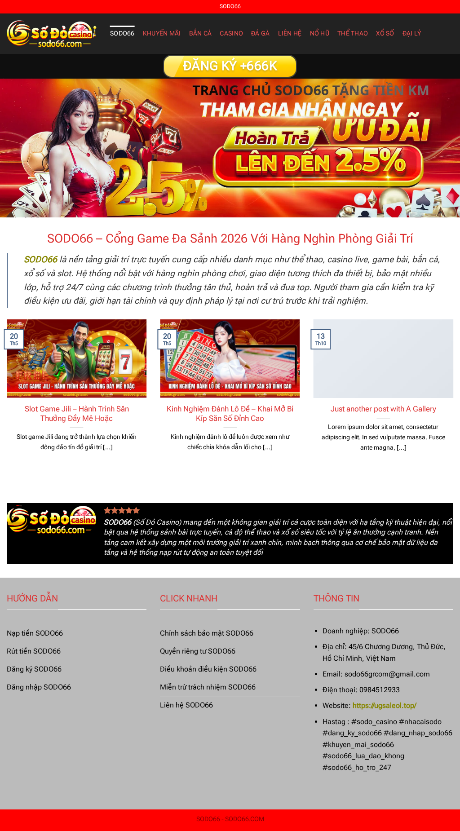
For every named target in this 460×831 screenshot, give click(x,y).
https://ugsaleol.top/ (384, 705)
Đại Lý (411, 33)
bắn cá (200, 33)
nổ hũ (319, 33)
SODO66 (122, 33)
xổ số (385, 33)
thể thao (352, 33)
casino (231, 33)
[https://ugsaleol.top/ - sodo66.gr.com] (52, 33)
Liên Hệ (290, 33)
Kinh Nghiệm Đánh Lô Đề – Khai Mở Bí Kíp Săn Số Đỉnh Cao (230, 414)
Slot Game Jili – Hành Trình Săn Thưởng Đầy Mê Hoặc (77, 414)
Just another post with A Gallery (383, 409)
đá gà (260, 33)
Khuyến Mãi (162, 33)
